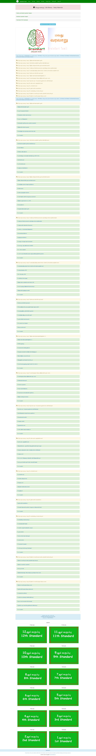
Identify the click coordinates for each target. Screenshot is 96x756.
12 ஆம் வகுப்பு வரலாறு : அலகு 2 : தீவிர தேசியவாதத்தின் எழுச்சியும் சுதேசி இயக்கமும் (33, 63)
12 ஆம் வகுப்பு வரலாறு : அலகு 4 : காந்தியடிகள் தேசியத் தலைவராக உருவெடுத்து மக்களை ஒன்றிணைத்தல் (37, 68)
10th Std (33, 1)
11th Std (38, 1)
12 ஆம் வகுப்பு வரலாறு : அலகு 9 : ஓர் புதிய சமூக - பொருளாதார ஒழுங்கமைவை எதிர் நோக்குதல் (35, 80)
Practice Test (48, 1)
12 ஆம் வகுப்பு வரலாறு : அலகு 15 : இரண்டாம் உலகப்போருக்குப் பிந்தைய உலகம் (31, 581)
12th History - (48, 24)
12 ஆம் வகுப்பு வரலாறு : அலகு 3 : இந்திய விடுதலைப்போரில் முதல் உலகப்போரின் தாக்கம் (33, 65)
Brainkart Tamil (23, 1)
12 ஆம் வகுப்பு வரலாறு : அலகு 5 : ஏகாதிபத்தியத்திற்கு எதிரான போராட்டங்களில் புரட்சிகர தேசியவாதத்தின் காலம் (38, 70)
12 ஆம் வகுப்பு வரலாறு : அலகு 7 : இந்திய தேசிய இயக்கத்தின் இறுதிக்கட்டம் (31, 75)
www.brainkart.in (53, 754)
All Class (53, 1)
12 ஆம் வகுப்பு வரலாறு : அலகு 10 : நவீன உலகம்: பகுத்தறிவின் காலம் (30, 83)
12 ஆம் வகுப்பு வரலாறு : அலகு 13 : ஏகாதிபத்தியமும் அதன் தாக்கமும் (30, 90)
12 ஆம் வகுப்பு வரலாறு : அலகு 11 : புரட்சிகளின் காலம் (27, 85)
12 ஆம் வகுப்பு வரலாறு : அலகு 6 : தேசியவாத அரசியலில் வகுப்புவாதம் (30, 73)
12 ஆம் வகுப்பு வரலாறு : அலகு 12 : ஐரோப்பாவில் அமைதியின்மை (29, 88)
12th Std (42, 1)
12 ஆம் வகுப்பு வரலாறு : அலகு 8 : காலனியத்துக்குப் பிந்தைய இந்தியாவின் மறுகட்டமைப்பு (33, 78)
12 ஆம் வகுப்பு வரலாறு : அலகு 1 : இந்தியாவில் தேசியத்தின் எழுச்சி (29, 60)
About (59, 1)
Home (29, 1)
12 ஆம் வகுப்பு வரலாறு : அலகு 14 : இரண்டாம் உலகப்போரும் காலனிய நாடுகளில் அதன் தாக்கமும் (35, 93)
